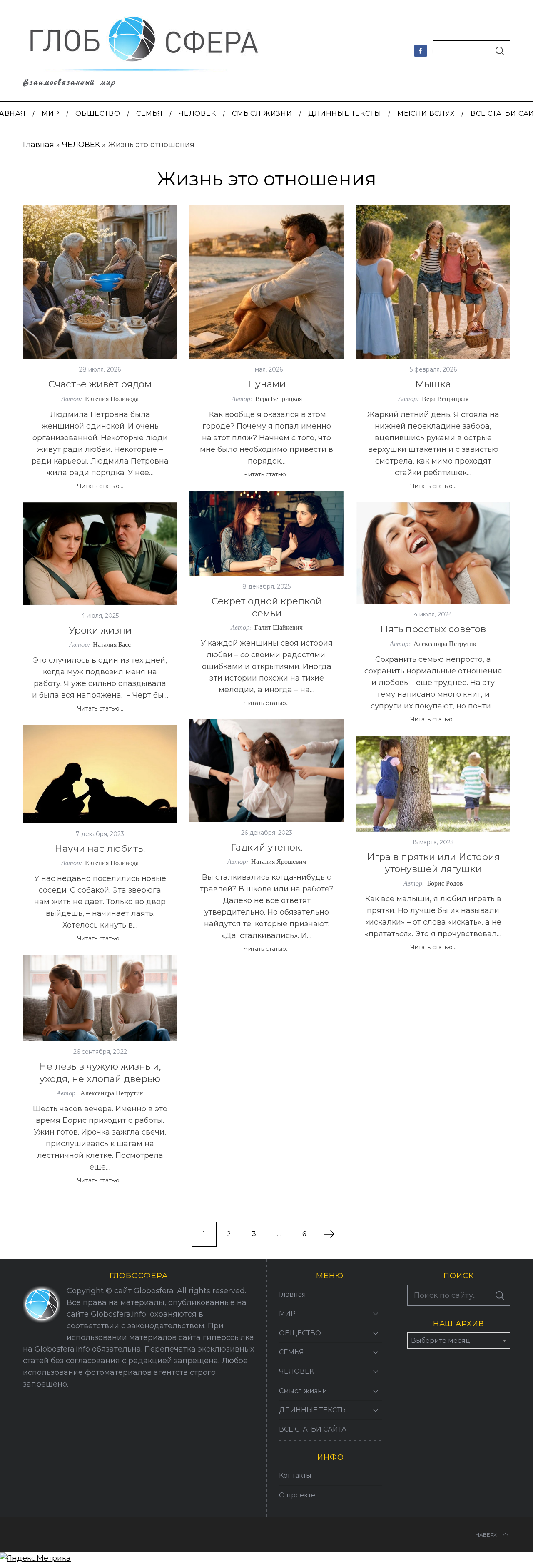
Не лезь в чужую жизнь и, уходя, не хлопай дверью (100, 1072)
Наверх (486, 1535)
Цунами (267, 384)
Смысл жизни (303, 1391)
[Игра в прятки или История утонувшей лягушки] (433, 784)
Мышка (433, 384)
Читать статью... (100, 486)
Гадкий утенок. (266, 847)
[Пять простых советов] (433, 553)
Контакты (295, 1475)
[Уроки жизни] (100, 553)
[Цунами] (266, 282)
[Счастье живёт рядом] (100, 282)
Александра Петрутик (444, 643)
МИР (287, 1313)
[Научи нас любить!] (100, 774)
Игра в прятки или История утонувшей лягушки (433, 863)
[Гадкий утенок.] (266, 770)
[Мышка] (433, 282)
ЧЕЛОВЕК (81, 144)
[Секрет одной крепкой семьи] (266, 533)
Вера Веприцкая (278, 398)
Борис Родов (445, 882)
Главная (38, 144)
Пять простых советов (433, 629)
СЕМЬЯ (291, 1352)
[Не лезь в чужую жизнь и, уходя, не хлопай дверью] (100, 998)
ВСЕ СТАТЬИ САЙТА (312, 1429)
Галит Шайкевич (278, 627)
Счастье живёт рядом (100, 384)
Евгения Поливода (112, 398)
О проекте (297, 1495)
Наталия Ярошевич (278, 861)
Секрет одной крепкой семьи (267, 607)
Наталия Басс (112, 644)
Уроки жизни (100, 630)
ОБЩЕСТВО (300, 1333)
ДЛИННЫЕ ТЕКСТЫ (313, 1410)
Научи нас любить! (100, 848)
